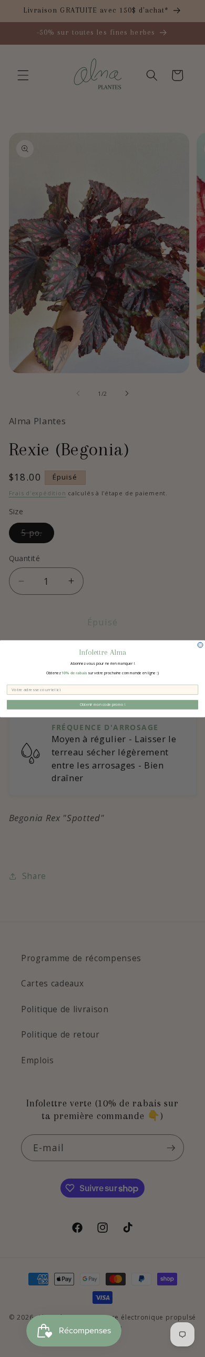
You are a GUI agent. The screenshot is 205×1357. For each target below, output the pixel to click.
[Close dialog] (200, 644)
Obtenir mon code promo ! (103, 704)
